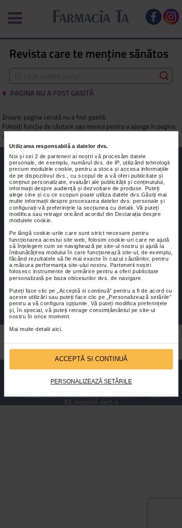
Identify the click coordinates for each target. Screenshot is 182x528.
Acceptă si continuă (91, 359)
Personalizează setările (91, 381)
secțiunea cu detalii (108, 208)
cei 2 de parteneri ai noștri (59, 156)
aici (56, 329)
